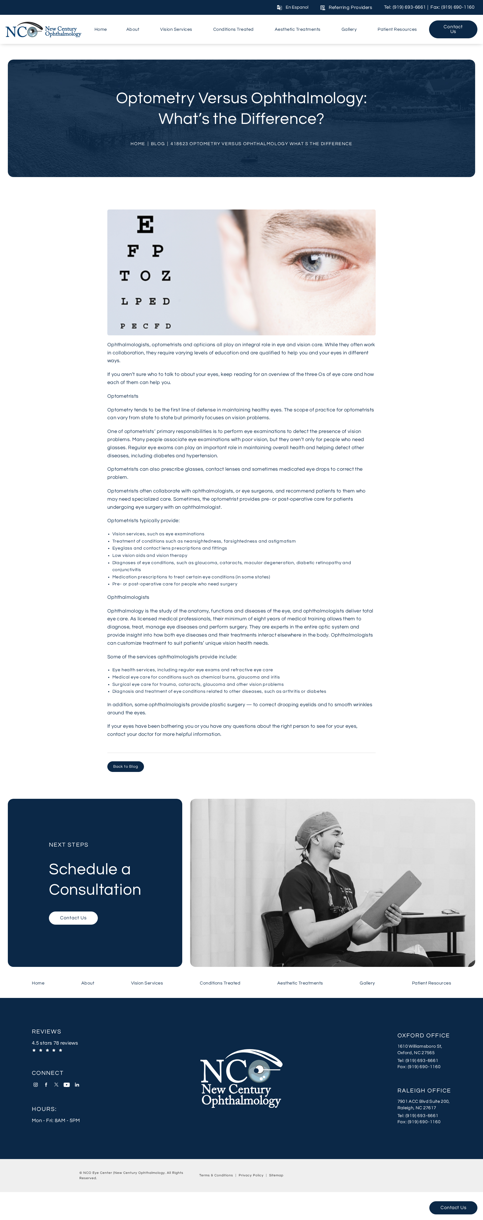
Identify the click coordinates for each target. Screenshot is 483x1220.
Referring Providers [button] (350, 7)
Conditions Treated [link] (233, 29)
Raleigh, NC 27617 (416, 1108)
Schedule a (95, 870)
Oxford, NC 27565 (416, 1053)
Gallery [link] (349, 29)
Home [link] (100, 29)
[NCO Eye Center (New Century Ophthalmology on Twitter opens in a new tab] (56, 1085)
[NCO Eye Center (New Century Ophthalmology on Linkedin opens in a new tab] (77, 1085)
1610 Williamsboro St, (419, 1046)
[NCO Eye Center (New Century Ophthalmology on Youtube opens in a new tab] (66, 1085)
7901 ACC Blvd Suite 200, (423, 1101)
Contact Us (453, 29)
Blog (158, 144)
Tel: (424, 1060)
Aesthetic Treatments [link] (298, 29)
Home (138, 144)
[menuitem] (101, 29)
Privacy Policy (251, 1175)
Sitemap (276, 1175)
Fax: (424, 1066)
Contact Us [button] (453, 1207)
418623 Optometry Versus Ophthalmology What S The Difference (261, 144)
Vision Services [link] (176, 29)
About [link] (132, 29)
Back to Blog (125, 767)
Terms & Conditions (216, 1175)
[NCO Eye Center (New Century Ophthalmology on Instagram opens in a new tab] (35, 1085)
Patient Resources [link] (397, 29)
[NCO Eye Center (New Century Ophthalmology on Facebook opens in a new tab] (46, 1085)
